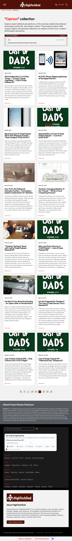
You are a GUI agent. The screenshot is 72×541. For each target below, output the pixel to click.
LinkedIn (14, 487)
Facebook (22, 487)
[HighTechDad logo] (20, 497)
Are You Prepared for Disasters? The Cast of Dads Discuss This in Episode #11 (51, 303)
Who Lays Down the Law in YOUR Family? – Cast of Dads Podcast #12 (50, 248)
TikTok (50, 487)
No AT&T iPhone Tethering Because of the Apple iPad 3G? (52, 77)
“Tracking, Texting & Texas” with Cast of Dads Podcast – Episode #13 (16, 248)
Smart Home (16, 465)
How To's (15, 458)
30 (36, 392)
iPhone (35, 465)
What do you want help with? (15, 440)
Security (21, 472)
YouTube (7, 487)
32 (44, 392)
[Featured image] (19, 60)
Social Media (29, 472)
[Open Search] (67, 5)
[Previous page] (20, 391)
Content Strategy (38, 458)
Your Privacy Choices (41, 539)
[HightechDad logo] (30, 4)
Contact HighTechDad (12, 480)
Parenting (13, 472)
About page (39, 420)
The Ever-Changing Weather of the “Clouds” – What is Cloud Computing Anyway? (51, 191)
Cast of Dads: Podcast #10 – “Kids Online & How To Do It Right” (18, 359)
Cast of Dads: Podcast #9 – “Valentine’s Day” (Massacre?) (50, 359)
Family (7, 472)
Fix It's (21, 458)
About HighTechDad (15, 522)
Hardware (24, 465)
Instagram (30, 487)
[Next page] (51, 391)
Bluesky (44, 487)
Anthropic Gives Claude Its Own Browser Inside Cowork (22, 43)
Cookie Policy (48, 532)
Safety (37, 472)
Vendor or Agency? (27, 480)
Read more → (8, 103)
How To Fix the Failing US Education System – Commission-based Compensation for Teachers (19, 191)
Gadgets (7, 465)
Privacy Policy (40, 532)
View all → (63, 35)
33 (47, 392)
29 (32, 392)
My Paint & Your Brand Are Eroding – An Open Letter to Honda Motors (19, 302)
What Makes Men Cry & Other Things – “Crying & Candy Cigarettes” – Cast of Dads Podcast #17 (17, 79)
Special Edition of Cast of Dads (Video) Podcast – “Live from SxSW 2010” (51, 136)
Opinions (28, 458)
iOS (31, 465)
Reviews (7, 458)
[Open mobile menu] (4, 4)
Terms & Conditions (58, 532)
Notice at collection (25, 539)
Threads (37, 487)
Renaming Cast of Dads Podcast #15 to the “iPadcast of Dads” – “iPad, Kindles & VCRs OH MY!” (18, 136)
